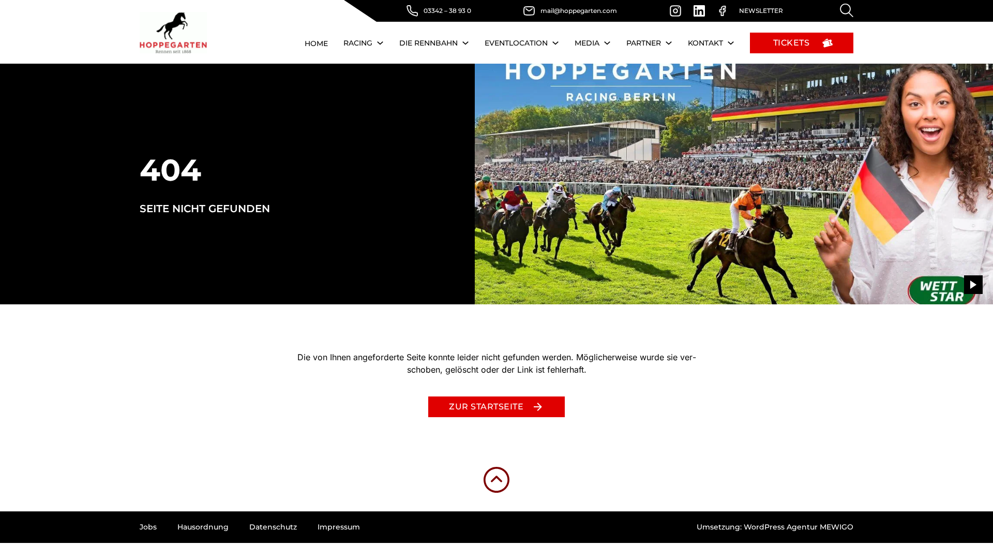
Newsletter (761, 10)
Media (587, 43)
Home (316, 43)
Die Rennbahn (428, 43)
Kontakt (705, 43)
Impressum (339, 527)
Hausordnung (203, 527)
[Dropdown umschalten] (380, 43)
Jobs (148, 527)
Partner (643, 43)
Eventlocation (516, 43)
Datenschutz (273, 527)
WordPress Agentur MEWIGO (798, 527)
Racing (357, 43)
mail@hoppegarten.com (578, 10)
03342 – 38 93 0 (447, 10)
